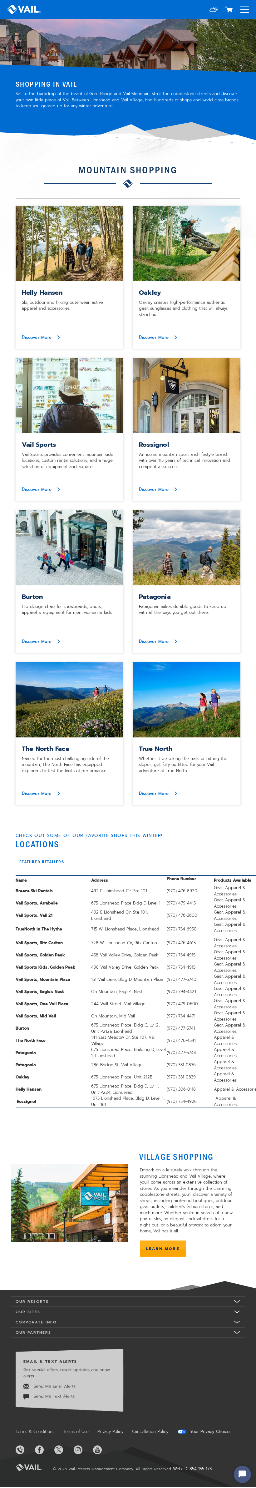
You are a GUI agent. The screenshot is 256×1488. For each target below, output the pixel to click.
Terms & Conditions (35, 1431)
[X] (63, 1449)
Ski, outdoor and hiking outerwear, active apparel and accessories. (62, 305)
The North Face (45, 748)
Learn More (163, 1248)
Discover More (37, 337)
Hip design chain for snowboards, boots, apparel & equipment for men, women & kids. (67, 610)
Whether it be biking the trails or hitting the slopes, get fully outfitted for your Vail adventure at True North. (183, 765)
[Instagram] (83, 1449)
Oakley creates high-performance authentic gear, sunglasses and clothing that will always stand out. (183, 308)
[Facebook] (44, 1449)
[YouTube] (102, 1449)
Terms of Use (76, 1431)
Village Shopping (176, 1156)
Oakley (150, 292)
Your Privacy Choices (210, 1431)
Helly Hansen (42, 292)
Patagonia (155, 596)
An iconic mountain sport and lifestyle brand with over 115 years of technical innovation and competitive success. (184, 460)
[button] (213, 10)
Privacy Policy (110, 1431)
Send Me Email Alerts (54, 1386)
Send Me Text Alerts (53, 1396)
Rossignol (154, 444)
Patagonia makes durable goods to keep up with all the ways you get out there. (182, 610)
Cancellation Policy (150, 1431)
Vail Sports (39, 444)
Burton (32, 596)
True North (155, 748)
